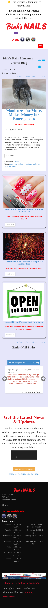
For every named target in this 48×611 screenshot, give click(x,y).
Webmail (11, 596)
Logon (4, 596)
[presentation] (4, 379)
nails (35, 164)
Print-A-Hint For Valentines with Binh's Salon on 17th (24, 210)
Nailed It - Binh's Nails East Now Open (24, 322)
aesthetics (13, 164)
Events (16, 161)
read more (10, 156)
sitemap (29, 592)
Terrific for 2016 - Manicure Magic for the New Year (24, 262)
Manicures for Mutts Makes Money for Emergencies (24, 114)
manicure (28, 164)
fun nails (12, 166)
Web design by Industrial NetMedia (21, 583)
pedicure (21, 164)
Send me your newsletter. (24, 469)
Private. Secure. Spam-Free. (24, 473)
